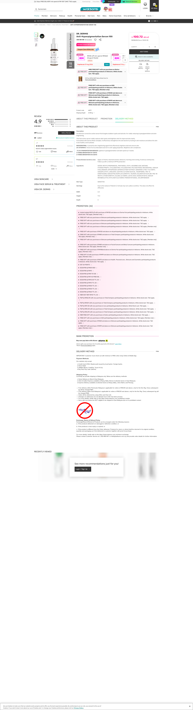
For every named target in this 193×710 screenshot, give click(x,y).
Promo (36, 16)
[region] (96, 706)
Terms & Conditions (90, 79)
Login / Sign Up (81, 469)
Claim (107, 64)
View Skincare (41, 179)
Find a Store (96, 1)
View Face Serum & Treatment (50, 184)
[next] (139, 16)
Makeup (62, 16)
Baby (105, 16)
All (35, 138)
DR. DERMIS (82, 33)
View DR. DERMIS (42, 189)
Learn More (118, 344)
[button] (154, 6)
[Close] (190, 706)
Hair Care (91, 16)
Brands (148, 16)
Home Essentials (115, 16)
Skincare (53, 16)
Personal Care (80, 16)
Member (45, 16)
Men (98, 16)
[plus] (155, 47)
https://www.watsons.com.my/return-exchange (114, 434)
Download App (86, 1)
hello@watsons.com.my (118, 436)
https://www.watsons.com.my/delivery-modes (115, 398)
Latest (39, 138)
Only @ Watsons (130, 16)
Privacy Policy (79, 708)
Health (69, 16)
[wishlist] (95, 39)
